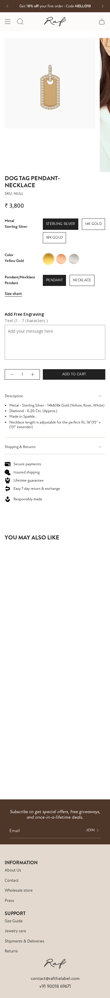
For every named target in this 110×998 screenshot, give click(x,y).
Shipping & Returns (20, 447)
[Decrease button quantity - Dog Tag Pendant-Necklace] (12, 374)
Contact (11, 880)
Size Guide (14, 921)
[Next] (102, 6)
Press (9, 900)
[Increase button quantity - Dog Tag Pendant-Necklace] (33, 374)
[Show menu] (7, 21)
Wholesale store (19, 890)
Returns (11, 951)
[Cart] (102, 21)
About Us (13, 870)
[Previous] (7, 6)
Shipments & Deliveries (24, 941)
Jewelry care (15, 930)
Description (14, 396)
